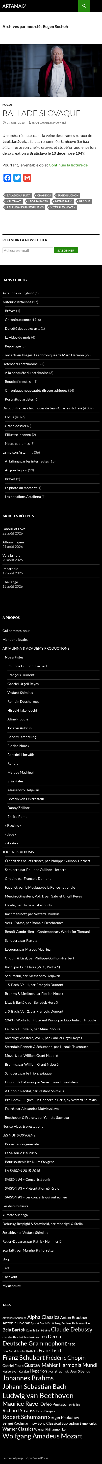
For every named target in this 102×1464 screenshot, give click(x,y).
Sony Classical (49, 1423)
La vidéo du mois (17, 337)
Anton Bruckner (73, 1317)
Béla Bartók (13, 1329)
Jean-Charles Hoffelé (49, 122)
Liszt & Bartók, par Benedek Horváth (32, 1002)
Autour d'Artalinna (16, 302)
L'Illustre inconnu (18, 435)
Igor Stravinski (59, 1371)
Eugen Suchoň (68, 195)
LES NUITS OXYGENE (18, 1135)
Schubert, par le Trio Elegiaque (28, 1073)
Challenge (10, 582)
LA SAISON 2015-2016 (22, 1170)
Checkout (9, 1277)
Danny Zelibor (18, 808)
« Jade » (10, 834)
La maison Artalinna (17, 452)
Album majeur (13, 542)
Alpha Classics (43, 1317)
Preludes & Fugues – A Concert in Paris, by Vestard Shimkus (51, 1100)
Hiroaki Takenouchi (22, 710)
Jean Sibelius (80, 1371)
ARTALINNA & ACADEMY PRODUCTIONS (35, 648)
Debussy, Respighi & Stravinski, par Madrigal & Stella (42, 1224)
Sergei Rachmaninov (19, 1423)
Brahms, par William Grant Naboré (31, 1064)
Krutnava (14, 201)
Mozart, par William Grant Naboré (31, 1055)
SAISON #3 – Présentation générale (32, 1188)
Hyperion (38, 1371)
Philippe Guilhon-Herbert (27, 666)
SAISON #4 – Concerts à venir (28, 1179)
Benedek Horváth (20, 754)
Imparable (10, 569)
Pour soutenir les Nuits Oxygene (29, 1162)
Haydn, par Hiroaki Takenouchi (28, 905)
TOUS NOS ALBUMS (18, 852)
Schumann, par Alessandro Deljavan (32, 976)
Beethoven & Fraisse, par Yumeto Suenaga (37, 1117)
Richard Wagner (45, 1411)
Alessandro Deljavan (23, 790)
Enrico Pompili (18, 816)
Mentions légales (15, 639)
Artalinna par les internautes (27, 461)
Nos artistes (14, 657)
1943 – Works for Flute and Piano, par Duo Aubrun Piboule (50, 1020)
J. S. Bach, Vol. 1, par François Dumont (34, 985)
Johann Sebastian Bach (34, 1386)
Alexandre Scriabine (14, 1317)
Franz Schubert (23, 1357)
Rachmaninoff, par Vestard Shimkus (32, 914)
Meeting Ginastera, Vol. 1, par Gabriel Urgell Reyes (43, 896)
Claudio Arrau (30, 1337)
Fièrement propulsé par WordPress (25, 1458)
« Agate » (11, 843)
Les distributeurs (15, 1206)
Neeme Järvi (63, 201)
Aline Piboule (17, 719)
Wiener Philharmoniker (50, 1429)
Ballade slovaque (41, 113)
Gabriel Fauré (13, 1365)
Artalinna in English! (18, 293)
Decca (54, 1336)
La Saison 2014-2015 (21, 1153)
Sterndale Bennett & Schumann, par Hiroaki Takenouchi (47, 1047)
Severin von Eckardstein (25, 799)
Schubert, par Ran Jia (21, 940)
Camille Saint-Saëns (38, 1330)
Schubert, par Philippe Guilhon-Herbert (35, 869)
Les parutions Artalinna (23, 496)
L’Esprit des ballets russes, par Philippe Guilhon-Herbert (47, 861)
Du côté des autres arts (22, 328)
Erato (70, 1343)
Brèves (10, 311)
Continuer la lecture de (70, 165)
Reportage (13, 346)
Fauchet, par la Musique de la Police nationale (40, 887)
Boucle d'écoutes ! (19, 381)
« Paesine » (13, 825)
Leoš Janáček (38, 201)
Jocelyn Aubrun (19, 728)
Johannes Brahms (28, 1378)
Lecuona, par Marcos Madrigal (28, 949)
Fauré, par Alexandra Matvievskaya (32, 1108)
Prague (84, 201)
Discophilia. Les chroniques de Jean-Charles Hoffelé (42, 408)
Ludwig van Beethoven (38, 1395)
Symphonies (88, 1423)
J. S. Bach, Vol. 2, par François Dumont (34, 1011)
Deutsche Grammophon (33, 1343)
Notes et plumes (17, 443)
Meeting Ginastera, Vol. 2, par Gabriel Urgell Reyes (43, 1038)
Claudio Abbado (12, 1337)
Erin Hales (15, 781)
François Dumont (20, 675)
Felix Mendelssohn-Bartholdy (20, 1351)
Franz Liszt (50, 1350)
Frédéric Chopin (66, 1357)
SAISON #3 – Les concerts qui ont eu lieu (36, 1197)
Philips (75, 1404)
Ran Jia (12, 763)
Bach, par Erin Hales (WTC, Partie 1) (32, 967)
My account (11, 1286)
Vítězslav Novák (63, 207)
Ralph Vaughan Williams (25, 207)
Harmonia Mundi (78, 1365)
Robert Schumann (24, 1416)
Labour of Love (13, 529)
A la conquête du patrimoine (27, 373)
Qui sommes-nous (16, 630)
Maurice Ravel (21, 1403)
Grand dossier (15, 426)
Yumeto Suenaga (15, 1215)
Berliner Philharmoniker (75, 1323)
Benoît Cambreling (21, 737)
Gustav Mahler (41, 1365)
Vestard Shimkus (20, 692)
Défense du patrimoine (20, 364)
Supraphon (70, 1423)
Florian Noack (18, 746)
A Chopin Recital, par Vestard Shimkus (34, 1091)
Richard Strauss (18, 1410)
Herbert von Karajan (15, 1371)
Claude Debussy (71, 1329)
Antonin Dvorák (16, 1322)
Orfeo (46, 1404)
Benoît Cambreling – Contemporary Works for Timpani (47, 931)
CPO (43, 1337)
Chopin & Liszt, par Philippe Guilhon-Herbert (39, 958)
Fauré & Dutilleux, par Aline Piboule (32, 1029)
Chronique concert (19, 319)
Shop (6, 1259)
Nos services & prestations (22, 1126)
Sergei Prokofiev (63, 1417)
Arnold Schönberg (50, 1323)
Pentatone (61, 1404)
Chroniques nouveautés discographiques (36, 390)
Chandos (44, 195)
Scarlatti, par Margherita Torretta (27, 1250)
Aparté (35, 1323)
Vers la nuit (11, 555)
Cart (5, 1268)
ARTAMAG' (14, 6)
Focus (7, 104)
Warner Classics (17, 1429)
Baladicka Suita (18, 195)
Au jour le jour (16, 470)
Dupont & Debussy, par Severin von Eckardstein (41, 1082)
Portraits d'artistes (19, 399)
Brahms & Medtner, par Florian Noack (34, 993)
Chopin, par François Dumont (28, 878)
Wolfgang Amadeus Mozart (42, 1436)
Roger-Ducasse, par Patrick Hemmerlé (31, 1241)
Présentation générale (22, 1144)
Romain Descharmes (23, 701)
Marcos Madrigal (20, 772)
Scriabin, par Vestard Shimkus (25, 1232)
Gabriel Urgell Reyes (23, 684)
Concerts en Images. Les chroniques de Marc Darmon (43, 355)
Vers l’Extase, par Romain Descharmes (34, 923)
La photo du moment (21, 488)
